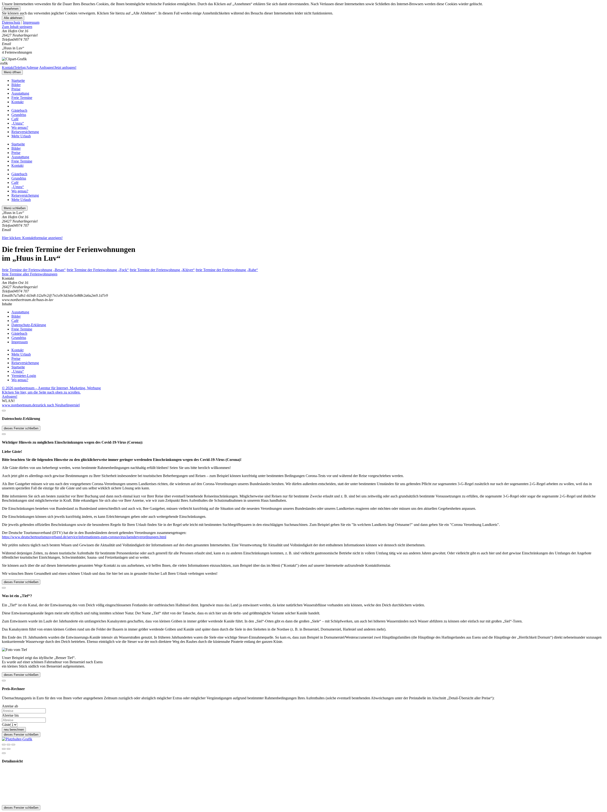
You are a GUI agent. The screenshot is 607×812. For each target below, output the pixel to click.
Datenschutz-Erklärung (28, 325)
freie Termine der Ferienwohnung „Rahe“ (227, 270)
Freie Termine (21, 98)
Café (14, 119)
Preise (15, 89)
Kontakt (17, 102)
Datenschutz (11, 22)
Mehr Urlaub (21, 136)
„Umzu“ (17, 123)
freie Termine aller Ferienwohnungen (29, 274)
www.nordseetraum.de (19, 405)
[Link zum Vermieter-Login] (17, 739)
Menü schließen (15, 208)
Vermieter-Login (23, 376)
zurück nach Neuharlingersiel (58, 405)
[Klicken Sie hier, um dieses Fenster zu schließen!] (4, 410)
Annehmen (11, 8)
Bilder (16, 85)
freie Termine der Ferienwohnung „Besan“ (34, 270)
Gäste (6, 725)
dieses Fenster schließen (21, 428)
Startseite (18, 81)
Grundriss (18, 115)
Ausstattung (20, 93)
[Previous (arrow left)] (4, 749)
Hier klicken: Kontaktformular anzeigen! (32, 238)
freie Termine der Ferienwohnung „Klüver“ (162, 270)
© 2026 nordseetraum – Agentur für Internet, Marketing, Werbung (51, 388)
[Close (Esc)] (4, 744)
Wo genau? (19, 127)
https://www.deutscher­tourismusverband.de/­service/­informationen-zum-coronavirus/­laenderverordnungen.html (84, 537)
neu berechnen (14, 729)
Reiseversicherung (25, 132)
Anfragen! (9, 396)
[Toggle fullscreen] (8, 744)
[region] (303, 27)
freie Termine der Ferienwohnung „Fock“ (98, 270)
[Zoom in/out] (13, 744)
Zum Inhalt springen (17, 27)
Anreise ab (10, 706)
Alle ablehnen (13, 18)
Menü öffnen (12, 72)
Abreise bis (10, 715)
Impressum (31, 22)
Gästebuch (19, 110)
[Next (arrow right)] (8, 749)
